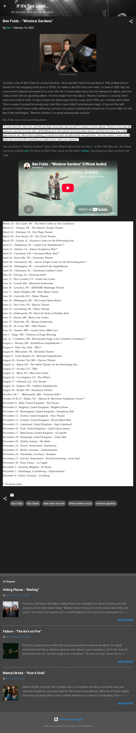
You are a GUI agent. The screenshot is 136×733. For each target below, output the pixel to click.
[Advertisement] (68, 543)
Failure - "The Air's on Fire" (22, 631)
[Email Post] (12, 496)
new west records (54, 503)
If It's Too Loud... (32, 6)
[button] (131, 22)
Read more (125, 620)
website (85, 150)
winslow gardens (106, 503)
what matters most (80, 503)
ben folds (17, 503)
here (26, 150)
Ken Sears (33, 503)
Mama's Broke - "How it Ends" (24, 673)
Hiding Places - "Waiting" (21, 590)
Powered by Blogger (70, 719)
